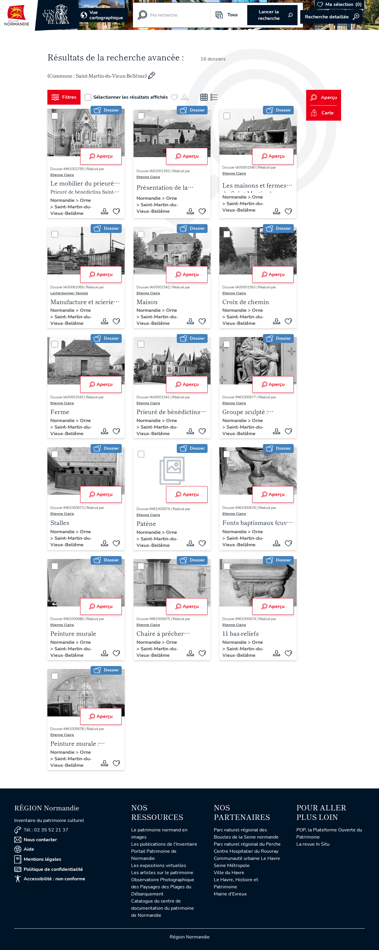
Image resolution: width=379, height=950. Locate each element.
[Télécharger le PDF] (104, 211)
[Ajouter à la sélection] (116, 211)
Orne (85, 200)
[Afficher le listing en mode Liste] (214, 97)
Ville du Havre (229, 872)
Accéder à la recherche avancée (331, 17)
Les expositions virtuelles (158, 865)
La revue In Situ (313, 844)
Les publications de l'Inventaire (164, 844)
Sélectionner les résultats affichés (130, 97)
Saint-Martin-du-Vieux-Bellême (71, 210)
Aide (29, 849)
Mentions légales (42, 859)
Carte (328, 113)
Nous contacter (40, 839)
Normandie (63, 200)
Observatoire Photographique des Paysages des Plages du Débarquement (162, 886)
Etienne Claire (62, 175)
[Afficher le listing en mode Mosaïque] (204, 97)
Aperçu (105, 156)
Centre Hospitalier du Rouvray (246, 851)
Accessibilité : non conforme (54, 879)
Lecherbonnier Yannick (69, 293)
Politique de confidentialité (53, 869)
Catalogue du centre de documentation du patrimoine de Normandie (162, 908)
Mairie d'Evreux (230, 894)
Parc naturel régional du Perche (247, 844)
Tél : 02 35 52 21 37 (46, 830)
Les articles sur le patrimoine (162, 872)
